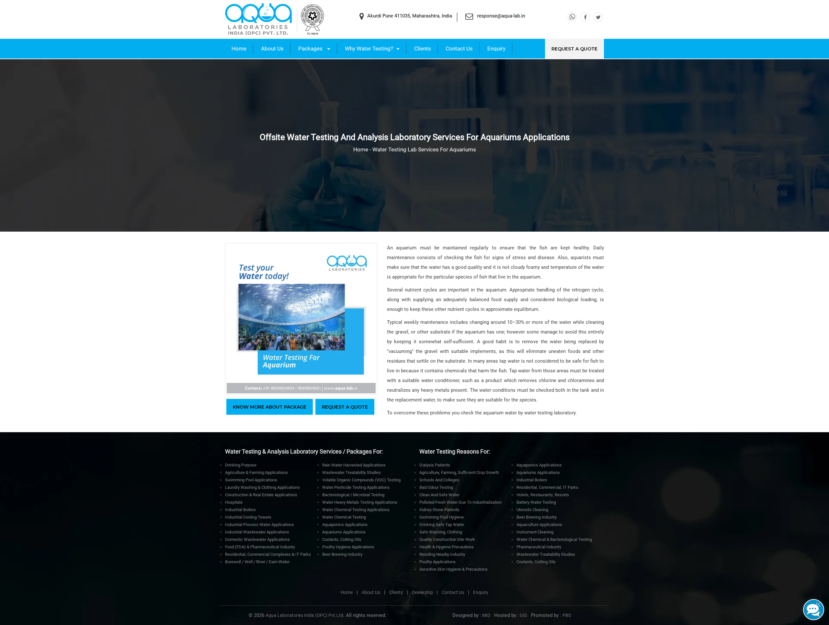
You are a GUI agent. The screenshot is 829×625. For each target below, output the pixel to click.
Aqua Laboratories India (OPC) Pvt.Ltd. (305, 615)
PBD (566, 615)
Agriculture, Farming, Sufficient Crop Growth (459, 472)
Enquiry (496, 48)
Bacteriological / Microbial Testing (353, 494)
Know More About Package (269, 407)
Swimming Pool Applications (251, 479)
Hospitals (234, 502)
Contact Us (459, 48)
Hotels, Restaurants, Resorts (543, 494)
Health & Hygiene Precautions (446, 546)
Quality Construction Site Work (447, 539)
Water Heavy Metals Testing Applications (359, 502)
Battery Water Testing (536, 502)
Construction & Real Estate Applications (261, 494)
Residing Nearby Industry (442, 554)
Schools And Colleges (439, 479)
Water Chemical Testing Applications (356, 509)
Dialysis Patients (434, 465)
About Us (272, 48)
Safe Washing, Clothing (440, 532)
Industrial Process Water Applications (259, 524)
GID (523, 615)
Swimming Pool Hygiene (441, 517)
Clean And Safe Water (439, 494)
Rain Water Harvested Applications (354, 465)
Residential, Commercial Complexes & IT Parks (268, 554)
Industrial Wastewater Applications (257, 532)
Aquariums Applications (344, 532)
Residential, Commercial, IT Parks (547, 487)
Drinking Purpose (240, 465)
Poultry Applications (437, 561)
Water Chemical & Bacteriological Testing (554, 539)
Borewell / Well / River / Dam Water (257, 561)
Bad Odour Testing (436, 487)
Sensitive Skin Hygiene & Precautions (453, 569)
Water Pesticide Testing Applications (356, 487)
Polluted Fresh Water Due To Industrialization (460, 502)
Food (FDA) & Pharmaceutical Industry (260, 546)
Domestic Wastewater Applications (257, 539)
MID (485, 615)
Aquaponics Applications (345, 524)
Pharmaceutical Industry (539, 546)
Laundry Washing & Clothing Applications (262, 487)
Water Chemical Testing (344, 517)
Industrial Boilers (240, 509)
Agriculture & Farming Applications (256, 472)
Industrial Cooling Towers (248, 517)
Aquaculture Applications (539, 524)
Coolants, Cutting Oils (341, 539)
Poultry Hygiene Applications (348, 546)
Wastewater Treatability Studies (351, 472)
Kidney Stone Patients (439, 509)
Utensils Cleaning (532, 509)
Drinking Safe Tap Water (441, 524)
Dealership (423, 592)
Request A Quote (574, 49)
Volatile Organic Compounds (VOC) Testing (361, 479)
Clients (422, 48)
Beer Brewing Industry (342, 554)
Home (239, 48)
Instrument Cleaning (535, 532)
